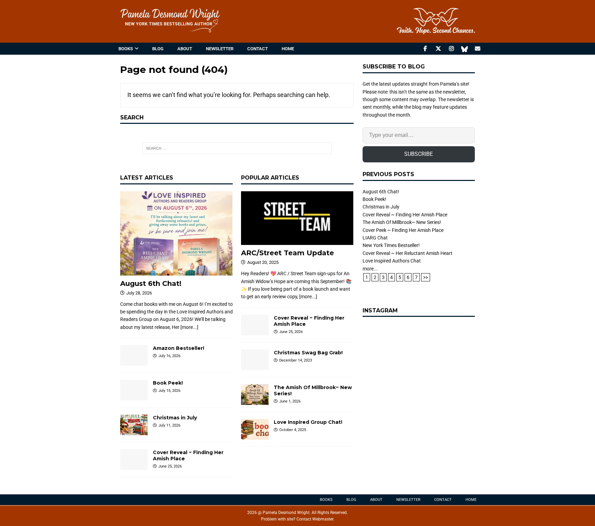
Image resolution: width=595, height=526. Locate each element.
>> (425, 277)
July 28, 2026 (139, 293)
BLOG (158, 48)
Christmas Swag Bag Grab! (308, 353)
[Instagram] (451, 49)
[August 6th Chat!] (176, 233)
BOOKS (125, 48)
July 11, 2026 (169, 425)
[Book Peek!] (134, 390)
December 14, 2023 (295, 360)
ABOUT (184, 48)
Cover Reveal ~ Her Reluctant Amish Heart (407, 253)
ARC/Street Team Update (287, 253)
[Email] (477, 49)
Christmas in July (175, 418)
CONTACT (257, 48)
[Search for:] (237, 148)
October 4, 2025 (292, 430)
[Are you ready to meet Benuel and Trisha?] (419, 380)
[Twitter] (438, 49)
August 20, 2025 (263, 262)
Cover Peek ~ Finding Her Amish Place (403, 230)
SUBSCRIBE (418, 154)
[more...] (189, 327)
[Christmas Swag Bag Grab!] (255, 360)
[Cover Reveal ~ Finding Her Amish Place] (134, 459)
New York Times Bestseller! (391, 245)
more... (370, 268)
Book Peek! (168, 383)
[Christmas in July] (134, 425)
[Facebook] (425, 49)
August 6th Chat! (150, 283)
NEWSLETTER (219, 48)
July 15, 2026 (169, 390)
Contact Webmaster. (315, 519)
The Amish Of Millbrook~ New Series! (402, 222)
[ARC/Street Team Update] (297, 218)
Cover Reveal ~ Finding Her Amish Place (405, 214)
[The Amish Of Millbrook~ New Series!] (255, 394)
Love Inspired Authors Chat (392, 261)
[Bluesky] (464, 49)
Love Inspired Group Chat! (308, 422)
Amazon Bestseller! (178, 348)
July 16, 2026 (169, 356)
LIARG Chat (375, 237)
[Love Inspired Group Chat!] (255, 429)
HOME (288, 48)
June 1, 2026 (290, 401)
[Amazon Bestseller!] (134, 355)
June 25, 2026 (170, 466)
